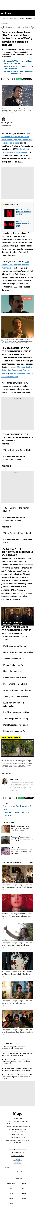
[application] (17, 748)
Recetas (23, 1199)
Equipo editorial (17, 1118)
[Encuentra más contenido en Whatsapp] (12, 79)
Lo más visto (7, 823)
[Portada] (17, 1117)
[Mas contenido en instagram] (21, 1172)
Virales (11, 1199)
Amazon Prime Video (12, 812)
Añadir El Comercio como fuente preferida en (17, 27)
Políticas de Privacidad (17, 1152)
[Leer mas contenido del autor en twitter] (21, 779)
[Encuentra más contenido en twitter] (8, 79)
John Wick (25, 812)
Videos (23, 1183)
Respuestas (11, 1183)
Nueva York (21, 18)
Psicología (29, 18)
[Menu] (3, 13)
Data (23, 1188)
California (9, 18)
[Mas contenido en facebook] (14, 1172)
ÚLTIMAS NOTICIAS (10, 1044)
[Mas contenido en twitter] (17, 1172)
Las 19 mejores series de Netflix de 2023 (24, 223)
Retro (24, 1193)
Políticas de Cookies (17, 1156)
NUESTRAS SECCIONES (17, 1178)
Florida (3, 18)
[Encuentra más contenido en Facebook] (3, 79)
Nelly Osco (8, 123)
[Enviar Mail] (2, 122)
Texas (15, 18)
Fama (11, 1193)
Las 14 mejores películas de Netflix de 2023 (23, 211)
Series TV (8, 815)
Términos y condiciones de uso (18, 1149)
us (11, 1188)
